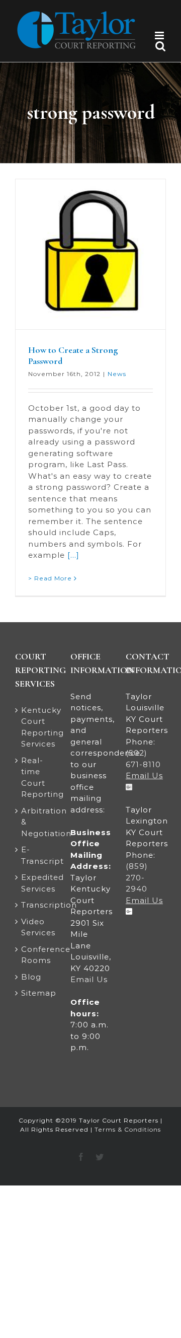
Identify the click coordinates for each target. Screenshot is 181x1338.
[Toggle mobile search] (160, 46)
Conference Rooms (35, 954)
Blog (31, 977)
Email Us (89, 979)
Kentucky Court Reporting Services (35, 727)
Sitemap (35, 993)
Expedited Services (35, 883)
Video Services (35, 927)
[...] (73, 555)
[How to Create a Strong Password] (90, 254)
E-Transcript (35, 855)
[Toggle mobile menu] (160, 35)
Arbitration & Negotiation (35, 822)
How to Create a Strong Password (73, 355)
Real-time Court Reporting (35, 777)
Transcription (35, 905)
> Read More (50, 578)
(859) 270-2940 (137, 877)
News (117, 374)
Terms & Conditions (128, 1129)
